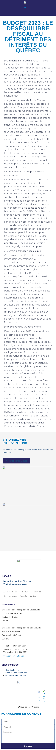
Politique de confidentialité (28, 707)
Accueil (6, 592)
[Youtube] (9, 5)
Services (16, 592)
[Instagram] (14, 5)
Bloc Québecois (12, 670)
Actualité (23, 596)
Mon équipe (36, 592)
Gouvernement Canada (15, 675)
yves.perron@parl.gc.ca (13, 656)
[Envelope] (19, 5)
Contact (33, 596)
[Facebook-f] (3, 5)
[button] (53, 4)
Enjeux (25, 592)
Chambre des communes (16, 673)
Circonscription (10, 596)
